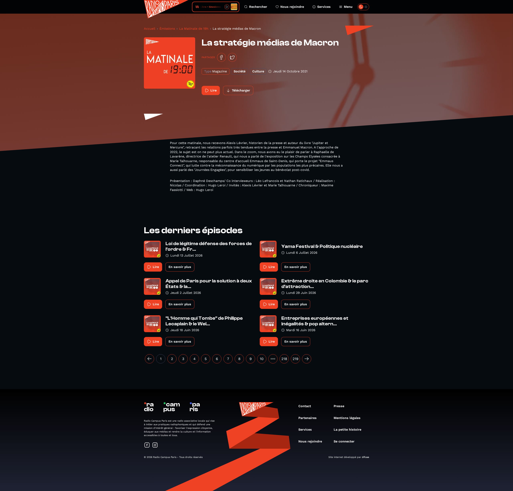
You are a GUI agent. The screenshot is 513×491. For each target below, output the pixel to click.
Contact (304, 406)
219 (295, 359)
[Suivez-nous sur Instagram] (155, 445)
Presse (339, 406)
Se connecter (344, 441)
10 (262, 359)
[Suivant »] (306, 358)
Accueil (149, 28)
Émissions (167, 28)
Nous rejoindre (292, 7)
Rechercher (258, 7)
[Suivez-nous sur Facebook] (147, 445)
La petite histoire (347, 429)
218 (284, 359)
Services (324, 7)
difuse (365, 457)
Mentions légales (347, 418)
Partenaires (307, 418)
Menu (348, 7)
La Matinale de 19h (193, 28)
